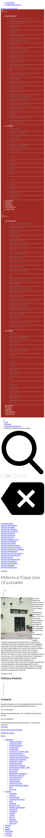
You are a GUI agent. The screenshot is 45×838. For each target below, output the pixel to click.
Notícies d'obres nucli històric (11, 547)
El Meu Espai (14, 32)
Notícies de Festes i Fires (10, 539)
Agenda (8, 205)
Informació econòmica (18, 100)
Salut (11, 174)
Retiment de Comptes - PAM (20, 118)
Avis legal (4, 727)
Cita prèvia (10, 207)
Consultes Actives (16, 62)
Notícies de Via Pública (9, 563)
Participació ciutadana (19, 40)
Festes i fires (14, 137)
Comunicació (14, 27)
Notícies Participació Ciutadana (12, 549)
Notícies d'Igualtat (7, 565)
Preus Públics (14, 79)
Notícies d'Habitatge (8, 541)
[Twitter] (43, 14)
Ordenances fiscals (17, 36)
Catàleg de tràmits (17, 23)
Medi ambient (14, 193)
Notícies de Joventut (8, 543)
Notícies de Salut (7, 557)
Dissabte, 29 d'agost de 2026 (9, 8)
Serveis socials (15, 150)
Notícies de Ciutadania (9, 529)
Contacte (9, 209)
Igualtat (13, 141)
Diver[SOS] (13, 180)
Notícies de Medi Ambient (10, 545)
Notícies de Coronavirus (9, 531)
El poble (9, 126)
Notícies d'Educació (8, 535)
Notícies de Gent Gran (9, 567)
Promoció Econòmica (18, 146)
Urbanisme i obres (16, 53)
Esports (12, 161)
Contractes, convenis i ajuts (21, 96)
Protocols (13, 113)
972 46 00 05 (9, 3)
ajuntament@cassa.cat (13, 5)
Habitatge (13, 188)
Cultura (12, 156)
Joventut (13, 169)
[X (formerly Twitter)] (5, 591)
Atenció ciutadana (17, 57)
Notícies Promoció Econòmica (12, 553)
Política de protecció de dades (11, 730)
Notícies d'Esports (7, 537)
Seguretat (13, 197)
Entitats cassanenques (18, 133)
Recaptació (14, 44)
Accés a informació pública (20, 19)
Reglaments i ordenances (19, 83)
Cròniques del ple (7, 523)
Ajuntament (10, 16)
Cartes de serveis (16, 92)
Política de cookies (7, 733)
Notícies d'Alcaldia (7, 527)
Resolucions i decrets (18, 49)
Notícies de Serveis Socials (10, 559)
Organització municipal (19, 75)
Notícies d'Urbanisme (9, 561)
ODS (10, 70)
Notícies (9, 201)
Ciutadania (14, 128)
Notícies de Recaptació (9, 551)
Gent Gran (13, 165)
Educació (13, 184)
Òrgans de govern (16, 109)
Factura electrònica (18, 66)
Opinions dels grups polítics (21, 105)
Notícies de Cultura (8, 533)
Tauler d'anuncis (16, 122)
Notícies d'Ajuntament (9, 525)
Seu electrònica (16, 88)
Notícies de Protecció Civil (10, 555)
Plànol (8, 203)
